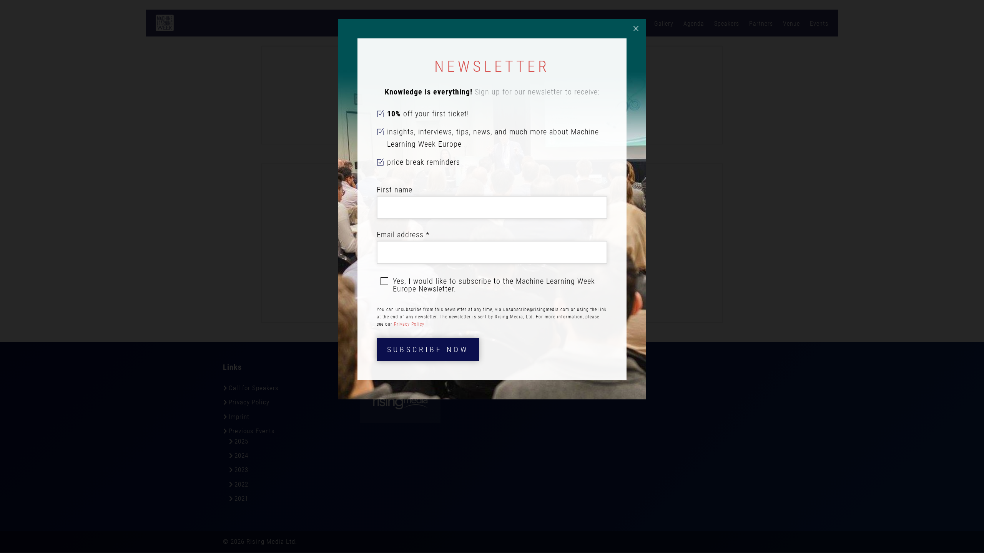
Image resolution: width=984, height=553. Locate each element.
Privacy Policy (409, 324)
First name (394, 189)
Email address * (403, 234)
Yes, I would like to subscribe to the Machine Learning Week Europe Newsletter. (494, 285)
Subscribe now (428, 349)
